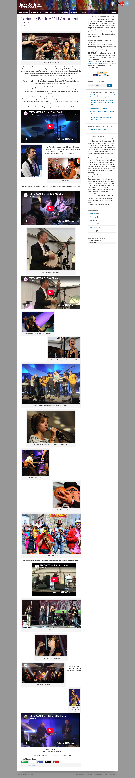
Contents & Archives (94, 240)
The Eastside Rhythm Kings (98, 108)
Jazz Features (50, 12)
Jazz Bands (23, 12)
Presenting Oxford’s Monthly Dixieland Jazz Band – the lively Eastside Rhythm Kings (102, 102)
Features (32, 765)
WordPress (112, 774)
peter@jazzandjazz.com (95, 63)
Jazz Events (36, 12)
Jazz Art (92, 220)
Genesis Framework (101, 774)
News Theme (88, 774)
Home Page (93, 217)
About (83, 12)
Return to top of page (25, 774)
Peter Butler (36, 25)
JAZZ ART (74, 12)
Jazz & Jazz (30, 4)
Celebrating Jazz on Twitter (98, 129)
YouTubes (64, 12)
